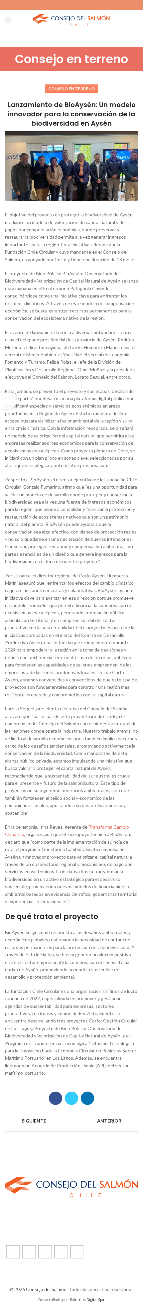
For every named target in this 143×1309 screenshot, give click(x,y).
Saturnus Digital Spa (87, 1299)
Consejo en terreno (71, 88)
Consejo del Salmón (46, 1289)
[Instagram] (71, 5)
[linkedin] (87, 5)
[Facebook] (56, 5)
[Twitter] (64, 5)
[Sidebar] (8, 401)
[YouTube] (79, 5)
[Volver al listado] (71, 1121)
